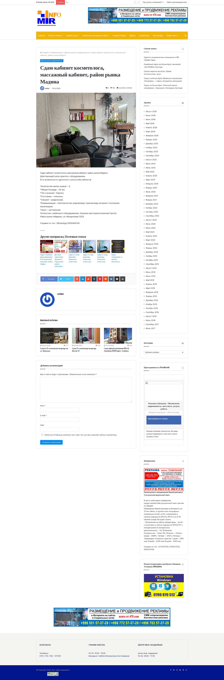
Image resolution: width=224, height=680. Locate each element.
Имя (42, 406)
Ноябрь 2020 (151, 208)
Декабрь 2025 (152, 144)
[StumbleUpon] (88, 279)
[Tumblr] (94, 279)
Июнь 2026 (151, 119)
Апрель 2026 (151, 127)
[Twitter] (173, 670)
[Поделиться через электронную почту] (117, 279)
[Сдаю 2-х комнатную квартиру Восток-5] (86, 336)
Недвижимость (56, 52)
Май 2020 (150, 232)
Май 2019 (150, 280)
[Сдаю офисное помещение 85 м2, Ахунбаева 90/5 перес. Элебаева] (118, 336)
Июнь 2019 (150, 276)
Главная (41, 35)
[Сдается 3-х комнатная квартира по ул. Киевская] (54, 336)
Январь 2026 (151, 140)
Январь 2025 (151, 188)
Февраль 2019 (152, 292)
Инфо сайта (172, 35)
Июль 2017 (150, 328)
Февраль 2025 (152, 184)
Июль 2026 (151, 115)
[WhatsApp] (186, 670)
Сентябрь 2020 (152, 216)
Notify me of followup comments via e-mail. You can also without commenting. (80, 435)
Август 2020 (151, 220)
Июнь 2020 (151, 228)
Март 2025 (150, 180)
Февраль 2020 (152, 244)
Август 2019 (151, 268)
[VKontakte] (111, 279)
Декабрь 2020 (152, 204)
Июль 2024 (151, 192)
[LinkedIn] (82, 279)
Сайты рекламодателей (177, 2)
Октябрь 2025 (152, 152)
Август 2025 (151, 160)
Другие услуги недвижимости (77, 52)
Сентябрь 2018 (152, 312)
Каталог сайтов (54, 35)
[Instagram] (176, 670)
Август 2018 (151, 316)
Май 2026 (150, 123)
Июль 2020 (151, 224)
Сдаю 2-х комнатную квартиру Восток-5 (84, 349)
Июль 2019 (150, 272)
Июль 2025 (150, 164)
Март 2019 (150, 288)
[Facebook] (170, 670)
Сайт (42, 425)
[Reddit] (105, 279)
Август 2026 (151, 111)
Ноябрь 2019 (151, 256)
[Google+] (77, 279)
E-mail (43, 415)
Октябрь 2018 (152, 308)
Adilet (47, 88)
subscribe (95, 435)
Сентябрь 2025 (152, 156)
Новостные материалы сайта (95, 35)
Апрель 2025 (151, 176)
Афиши (132, 35)
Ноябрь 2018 (151, 304)
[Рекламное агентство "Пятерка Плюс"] (112, 617)
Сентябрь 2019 (152, 264)
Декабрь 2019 (152, 252)
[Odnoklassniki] (183, 670)
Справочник (144, 35)
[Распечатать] (122, 279)
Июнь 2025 (150, 168)
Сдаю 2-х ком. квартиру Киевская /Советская (74, 258)
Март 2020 (150, 240)
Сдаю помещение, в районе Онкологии (116, 258)
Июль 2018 (150, 320)
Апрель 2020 (151, 236)
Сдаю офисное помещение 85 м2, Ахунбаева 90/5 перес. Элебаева (116, 349)
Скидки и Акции (119, 35)
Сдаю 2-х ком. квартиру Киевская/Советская (102, 258)
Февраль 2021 (152, 196)
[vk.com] (180, 670)
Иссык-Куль (158, 35)
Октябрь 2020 (152, 212)
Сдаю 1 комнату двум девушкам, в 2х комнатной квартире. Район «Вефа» (46, 259)
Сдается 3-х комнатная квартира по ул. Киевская (54, 349)
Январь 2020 (151, 248)
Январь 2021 (151, 200)
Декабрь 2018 (152, 300)
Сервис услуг (72, 35)
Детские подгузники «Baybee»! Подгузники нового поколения (58, 260)
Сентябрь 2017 (152, 324)
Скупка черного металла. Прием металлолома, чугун (88, 2)
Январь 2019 (151, 296)
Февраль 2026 (152, 135)
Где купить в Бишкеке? (152, 2)
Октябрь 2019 (152, 260)
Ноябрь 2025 (151, 148)
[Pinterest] (99, 279)
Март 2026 (150, 131)
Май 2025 (150, 172)
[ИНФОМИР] (49, 18)
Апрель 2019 (151, 284)
